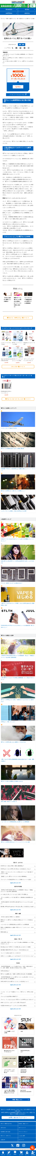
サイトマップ (21, 1139)
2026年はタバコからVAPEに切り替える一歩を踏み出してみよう (16, 869)
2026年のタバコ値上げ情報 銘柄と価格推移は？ (12, 865)
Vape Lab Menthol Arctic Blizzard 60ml (6, 359)
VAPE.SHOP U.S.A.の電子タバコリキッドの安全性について (15, 981)
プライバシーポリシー (23, 1131)
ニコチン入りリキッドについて (19, 198)
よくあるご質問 (22, 1135)
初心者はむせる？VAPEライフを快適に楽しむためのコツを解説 (16, 947)
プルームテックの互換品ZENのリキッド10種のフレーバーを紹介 (16, 879)
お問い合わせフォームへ (18, 1117)
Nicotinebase (9, 9)
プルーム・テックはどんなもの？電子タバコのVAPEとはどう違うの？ (17, 999)
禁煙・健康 (21, 44)
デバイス (9, 1154)
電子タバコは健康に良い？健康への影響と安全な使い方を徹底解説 (16, 974)
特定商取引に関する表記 (5, 1131)
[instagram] (23, 1145)
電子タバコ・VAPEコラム (6, 1135)
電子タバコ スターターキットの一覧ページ (17, 399)
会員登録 (33, 1154)
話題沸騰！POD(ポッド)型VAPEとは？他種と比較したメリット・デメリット (18, 469)
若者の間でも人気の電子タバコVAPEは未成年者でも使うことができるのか (17, 562)
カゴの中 (21, 1154)
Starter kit (27, 13)
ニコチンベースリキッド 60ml (6, 343)
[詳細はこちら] (6, 340)
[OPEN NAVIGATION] (34, 2)
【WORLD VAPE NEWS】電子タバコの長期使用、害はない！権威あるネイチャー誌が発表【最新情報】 (17, 656)
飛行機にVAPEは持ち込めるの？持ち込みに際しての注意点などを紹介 (17, 906)
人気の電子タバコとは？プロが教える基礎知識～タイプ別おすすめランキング (18, 678)
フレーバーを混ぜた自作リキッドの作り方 (11, 953)
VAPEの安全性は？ (5, 971)
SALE (15, 1154)
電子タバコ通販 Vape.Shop (6, 1123)
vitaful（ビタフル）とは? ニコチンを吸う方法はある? (13, 1002)
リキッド (3, 1154)
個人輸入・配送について (23, 1123)
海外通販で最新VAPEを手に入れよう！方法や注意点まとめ (14, 950)
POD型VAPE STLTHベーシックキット (6, 392)
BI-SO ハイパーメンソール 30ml (17, 343)
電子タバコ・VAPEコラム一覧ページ (17, 317)
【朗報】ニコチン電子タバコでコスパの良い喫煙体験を (14, 876)
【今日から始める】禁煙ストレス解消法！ (11, 916)
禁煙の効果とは (4, 932)
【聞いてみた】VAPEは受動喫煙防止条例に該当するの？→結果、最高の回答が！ (17, 760)
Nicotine (27, 9)
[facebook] (18, 1145)
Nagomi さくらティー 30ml (29, 343)
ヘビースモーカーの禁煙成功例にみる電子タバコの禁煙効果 (15, 924)
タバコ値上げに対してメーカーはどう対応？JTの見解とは (14, 894)
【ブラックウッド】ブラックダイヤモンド (29, 359)
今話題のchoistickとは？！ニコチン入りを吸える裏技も (14, 1005)
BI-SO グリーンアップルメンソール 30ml (17, 359)
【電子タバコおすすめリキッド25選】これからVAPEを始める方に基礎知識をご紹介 (17, 604)
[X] (12, 1145)
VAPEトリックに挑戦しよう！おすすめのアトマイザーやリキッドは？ (17, 956)
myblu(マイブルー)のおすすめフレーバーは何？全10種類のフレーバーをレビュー (17, 539)
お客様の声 (3, 1139)
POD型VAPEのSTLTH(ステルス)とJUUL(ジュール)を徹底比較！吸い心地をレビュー (17, 626)
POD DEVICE (9, 13)
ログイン (27, 1154)
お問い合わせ (3, 1127)
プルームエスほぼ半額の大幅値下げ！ (9, 996)
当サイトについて (22, 1127)
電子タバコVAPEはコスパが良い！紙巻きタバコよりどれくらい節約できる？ (17, 700)
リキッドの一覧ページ (17, 366)
